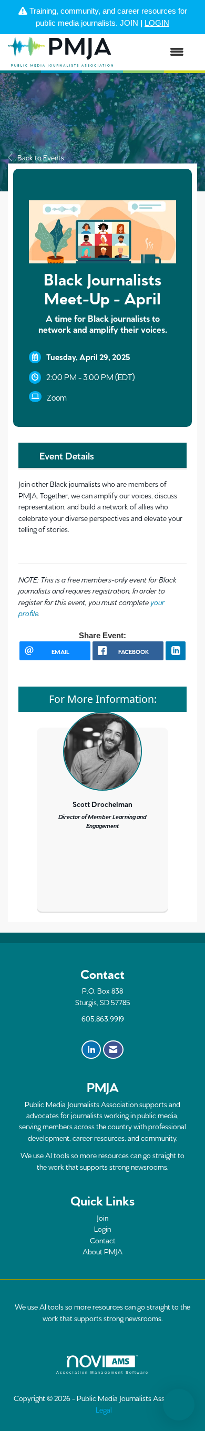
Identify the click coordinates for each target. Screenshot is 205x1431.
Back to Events (40, 157)
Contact (103, 1240)
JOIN (129, 22)
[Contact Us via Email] (113, 1049)
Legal (104, 1409)
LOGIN (157, 22)
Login (102, 1228)
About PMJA (102, 1251)
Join (102, 1217)
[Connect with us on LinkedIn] (91, 1049)
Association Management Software (102, 1372)
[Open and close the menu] (153, 52)
